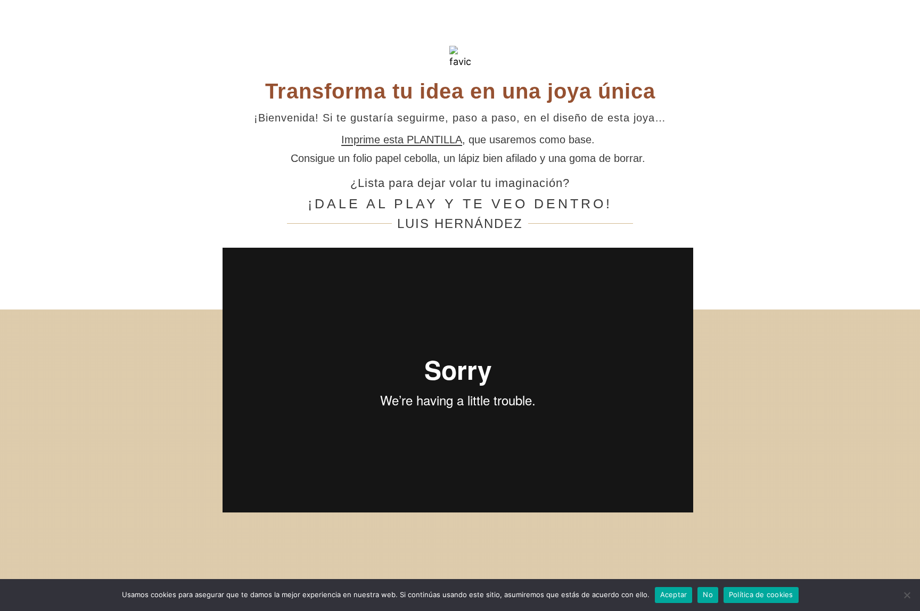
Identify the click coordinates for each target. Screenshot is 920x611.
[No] (906, 595)
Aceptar (673, 594)
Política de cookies (761, 594)
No (708, 594)
